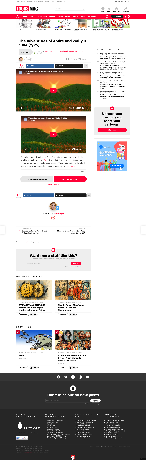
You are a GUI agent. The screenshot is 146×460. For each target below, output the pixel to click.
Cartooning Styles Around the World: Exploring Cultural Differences (113, 77)
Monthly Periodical (82, 429)
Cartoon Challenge (82, 431)
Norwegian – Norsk (53, 431)
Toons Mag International (55, 420)
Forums (23, 1)
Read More (23, 314)
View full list (53, 184)
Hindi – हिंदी (51, 425)
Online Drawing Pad (83, 425)
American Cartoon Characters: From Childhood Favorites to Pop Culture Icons (113, 86)
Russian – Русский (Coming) (56, 438)
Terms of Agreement (124, 446)
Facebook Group (111, 432)
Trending (125, 11)
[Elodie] (25, 23)
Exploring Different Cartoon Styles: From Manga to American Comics (72, 358)
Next (129, 26)
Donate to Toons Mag (113, 427)
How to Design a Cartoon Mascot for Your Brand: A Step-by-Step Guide (113, 58)
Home (25, 16)
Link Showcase (111, 436)
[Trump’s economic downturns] (120, 23)
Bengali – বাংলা (51, 424)
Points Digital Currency (84, 424)
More (82, 172)
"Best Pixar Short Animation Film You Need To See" (63, 51)
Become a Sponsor (112, 434)
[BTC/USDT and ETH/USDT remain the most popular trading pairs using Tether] (34, 290)
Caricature (42, 16)
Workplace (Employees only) (115, 431)
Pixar (45, 160)
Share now (112, 130)
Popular (116, 11)
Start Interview (38, 1)
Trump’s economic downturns (117, 30)
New (102, 11)
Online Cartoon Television (85, 427)
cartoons (71, 166)
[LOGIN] (107, 16)
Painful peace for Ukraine (63, 29)
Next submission (69, 179)
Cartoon (33, 16)
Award (18, 1)
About (97, 446)
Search (83, 9)
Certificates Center (83, 432)
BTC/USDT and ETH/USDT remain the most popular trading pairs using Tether (32, 307)
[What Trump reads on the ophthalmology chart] (101, 23)
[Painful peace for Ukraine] (63, 23)
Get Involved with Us (113, 425)
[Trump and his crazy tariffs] (82, 23)
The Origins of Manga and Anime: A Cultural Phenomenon (71, 307)
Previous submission (37, 179)
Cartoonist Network (83, 438)
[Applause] (61, 332)
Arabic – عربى (52, 427)
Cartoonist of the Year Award (86, 420)
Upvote (31, 314)
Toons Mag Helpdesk (113, 424)
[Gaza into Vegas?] (44, 23)
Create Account (60, 1)
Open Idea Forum (112, 422)
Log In (52, 1)
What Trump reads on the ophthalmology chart (101, 30)
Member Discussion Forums (115, 420)
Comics (52, 16)
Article (60, 16)
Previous (17, 26)
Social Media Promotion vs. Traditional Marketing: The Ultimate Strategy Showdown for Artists (113, 67)
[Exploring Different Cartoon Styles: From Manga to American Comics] (73, 340)
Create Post (117, 16)
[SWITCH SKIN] (129, 16)
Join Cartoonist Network (114, 429)
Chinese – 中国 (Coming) (55, 432)
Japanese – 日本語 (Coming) (56, 436)
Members (29, 1)
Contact (47, 1)
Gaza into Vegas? (41, 29)
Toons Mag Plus (52, 422)
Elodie (19, 29)
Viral (109, 11)
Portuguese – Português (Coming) (58, 434)
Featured (91, 16)
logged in (28, 242)
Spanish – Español (53, 429)
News (83, 16)
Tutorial (75, 16)
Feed (21, 355)
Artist (67, 16)
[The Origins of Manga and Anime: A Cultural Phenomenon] (73, 290)
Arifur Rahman (28, 452)
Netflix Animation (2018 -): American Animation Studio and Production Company (113, 96)
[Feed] (34, 340)
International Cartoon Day (85, 422)
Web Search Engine (83, 436)
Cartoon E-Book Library (84, 434)
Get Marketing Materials (114, 438)
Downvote (35, 314)
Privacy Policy (112, 446)
